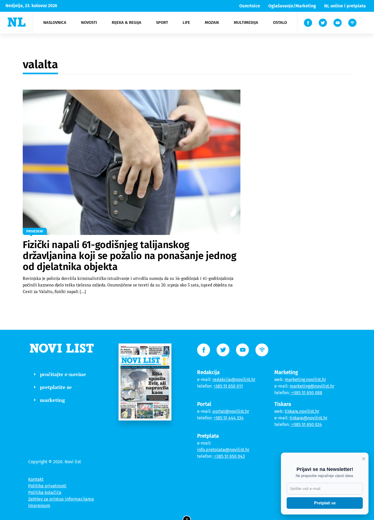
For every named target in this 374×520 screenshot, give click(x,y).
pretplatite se (56, 387)
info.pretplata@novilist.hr (223, 449)
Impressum (39, 505)
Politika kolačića (44, 492)
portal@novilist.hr (230, 411)
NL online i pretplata (345, 5)
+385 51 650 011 (228, 386)
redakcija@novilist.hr (233, 379)
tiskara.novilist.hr (302, 411)
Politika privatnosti (47, 485)
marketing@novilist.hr (312, 386)
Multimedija (246, 22)
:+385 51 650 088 (306, 392)
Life (186, 22)
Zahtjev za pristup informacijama (61, 499)
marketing (52, 400)
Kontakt (36, 479)
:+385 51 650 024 (306, 424)
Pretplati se (325, 503)
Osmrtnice (249, 5)
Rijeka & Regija (126, 22)
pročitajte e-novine (63, 374)
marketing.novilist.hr (305, 379)
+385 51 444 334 (229, 417)
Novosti (89, 22)
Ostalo (280, 22)
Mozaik (212, 22)
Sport (162, 22)
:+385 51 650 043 (229, 456)
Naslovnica (54, 22)
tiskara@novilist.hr (308, 417)
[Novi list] (16, 22)
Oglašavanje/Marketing (292, 5)
